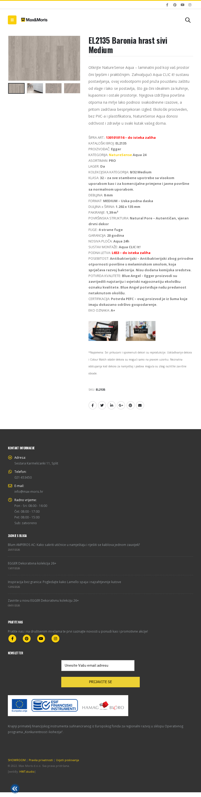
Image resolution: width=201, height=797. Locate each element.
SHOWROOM (17, 760)
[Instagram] (189, 4)
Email (140, 405)
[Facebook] (167, 4)
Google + (121, 405)
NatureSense (120, 154)
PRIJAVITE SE (100, 681)
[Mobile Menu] (12, 19)
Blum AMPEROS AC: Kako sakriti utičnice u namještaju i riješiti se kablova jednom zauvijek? (74, 545)
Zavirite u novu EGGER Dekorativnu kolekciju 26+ (43, 600)
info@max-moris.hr (28, 491)
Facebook (92, 405)
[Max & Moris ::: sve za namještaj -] (34, 19)
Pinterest (130, 405)
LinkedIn (111, 405)
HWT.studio (27, 771)
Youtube (41, 639)
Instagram (55, 639)
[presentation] (14, 58)
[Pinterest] (174, 4)
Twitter (102, 405)
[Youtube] (182, 4)
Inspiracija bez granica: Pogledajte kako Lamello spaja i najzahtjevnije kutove (64, 582)
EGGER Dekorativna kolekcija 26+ (32, 563)
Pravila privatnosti (41, 760)
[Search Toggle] (188, 20)
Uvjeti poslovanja (67, 760)
